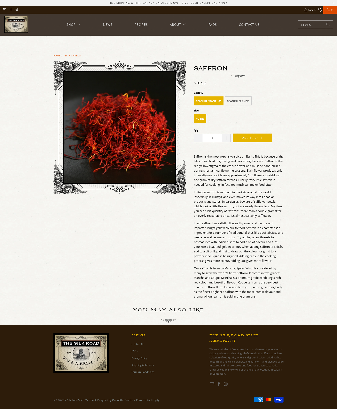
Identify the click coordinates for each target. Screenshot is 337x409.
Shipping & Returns (142, 365)
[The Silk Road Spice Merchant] (16, 25)
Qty (196, 130)
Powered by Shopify (147, 400)
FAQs (134, 351)
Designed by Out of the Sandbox (116, 400)
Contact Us (137, 344)
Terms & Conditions (142, 372)
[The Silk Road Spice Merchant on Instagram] (17, 9)
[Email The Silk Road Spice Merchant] (4, 9)
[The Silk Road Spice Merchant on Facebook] (10, 9)
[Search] (328, 24)
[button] (74, 24)
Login (312, 9)
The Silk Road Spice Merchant (79, 400)
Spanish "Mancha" (208, 101)
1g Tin (200, 118)
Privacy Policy (139, 358)
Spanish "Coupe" (238, 101)
